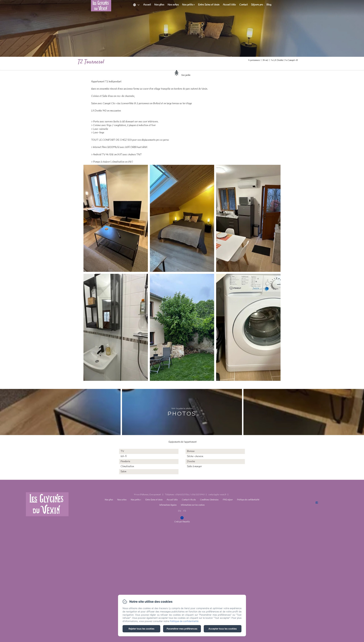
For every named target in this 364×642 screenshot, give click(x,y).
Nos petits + (188, 4)
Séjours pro (257, 4)
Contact (243, 4)
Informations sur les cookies (193, 505)
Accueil (147, 4)
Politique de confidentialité (248, 499)
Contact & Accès (189, 499)
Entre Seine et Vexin (209, 4)
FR (184, 511)
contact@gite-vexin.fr (217, 494)
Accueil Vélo (229, 4)
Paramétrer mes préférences (182, 628)
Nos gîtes (159, 4)
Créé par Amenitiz (182, 522)
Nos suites (173, 4)
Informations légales (168, 505)
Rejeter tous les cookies (141, 628)
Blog (268, 4)
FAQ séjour (228, 499)
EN (179, 511)
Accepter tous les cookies (222, 628)
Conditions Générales (209, 499)
